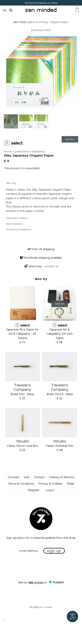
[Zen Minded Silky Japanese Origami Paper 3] (41, 121)
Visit (26, 477)
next (48, 30)
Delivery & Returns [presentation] (18, 229)
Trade (70, 483)
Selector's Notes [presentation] (17, 217)
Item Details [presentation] (14, 223)
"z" (14, 10)
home (8, 151)
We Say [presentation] (11, 183)
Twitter (40, 567)
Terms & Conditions (21, 483)
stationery (38, 151)
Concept (13, 477)
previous (37, 30)
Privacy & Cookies (50, 483)
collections (22, 151)
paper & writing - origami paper (48, 22)
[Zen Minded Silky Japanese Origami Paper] (11, 121)
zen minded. (45, 607)
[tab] (41, 183)
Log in (50, 490)
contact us (51, 266)
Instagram (45, 567)
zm (4, 9)
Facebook (35, 567)
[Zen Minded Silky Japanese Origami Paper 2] (26, 121)
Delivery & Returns (61, 477)
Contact (39, 477)
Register (33, 490)
